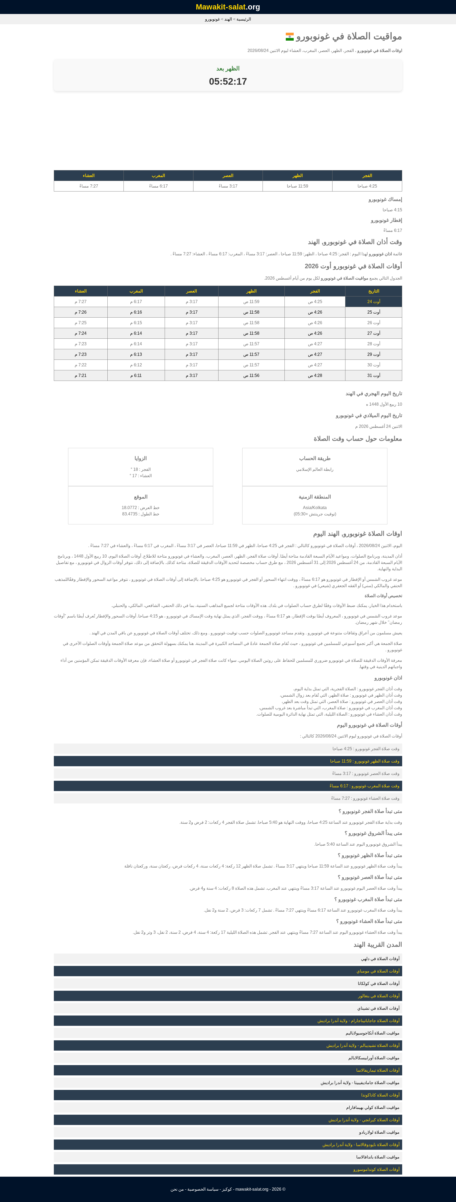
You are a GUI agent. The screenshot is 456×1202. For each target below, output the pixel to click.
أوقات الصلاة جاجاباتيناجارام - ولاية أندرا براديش (358, 1020)
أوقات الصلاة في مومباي (378, 971)
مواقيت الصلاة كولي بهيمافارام (373, 1107)
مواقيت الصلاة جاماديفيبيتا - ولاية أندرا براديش (360, 1082)
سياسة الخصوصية (202, 1189)
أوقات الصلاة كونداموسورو (376, 1169)
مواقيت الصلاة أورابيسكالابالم (374, 1058)
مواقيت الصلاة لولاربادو (379, 1132)
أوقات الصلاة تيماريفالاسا (378, 1070)
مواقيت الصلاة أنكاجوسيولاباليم (373, 1033)
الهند (228, 19)
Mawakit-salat (221, 7)
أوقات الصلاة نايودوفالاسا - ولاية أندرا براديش (361, 1144)
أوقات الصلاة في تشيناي (378, 1008)
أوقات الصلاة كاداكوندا (380, 1095)
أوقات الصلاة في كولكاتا (379, 983)
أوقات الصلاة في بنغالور (379, 996)
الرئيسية (243, 19)
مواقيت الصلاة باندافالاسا (378, 1157)
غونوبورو (212, 19)
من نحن (177, 1189)
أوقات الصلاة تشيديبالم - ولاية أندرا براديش (363, 1045)
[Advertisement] (244, 133)
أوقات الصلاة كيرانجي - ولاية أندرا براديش (364, 1120)
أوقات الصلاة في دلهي (380, 958)
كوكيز (227, 1189)
